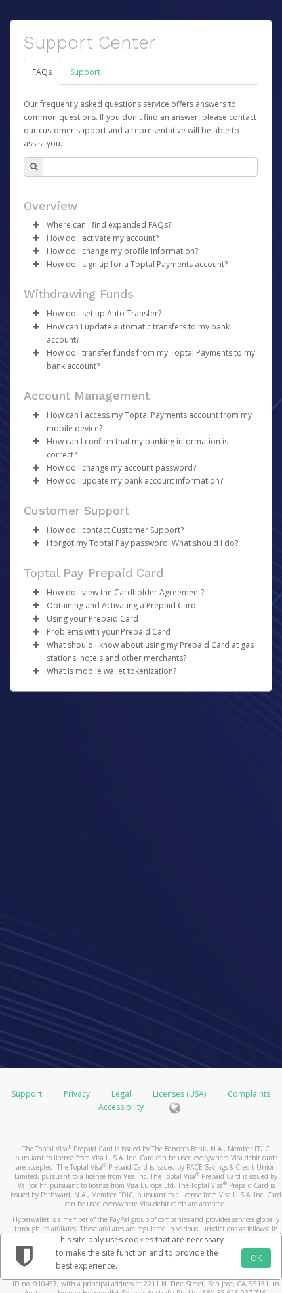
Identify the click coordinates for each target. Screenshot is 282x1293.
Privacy (77, 1093)
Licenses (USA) (180, 1093)
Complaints (249, 1093)
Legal (121, 1093)
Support (85, 71)
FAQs (42, 71)
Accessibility (121, 1107)
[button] (35, 225)
